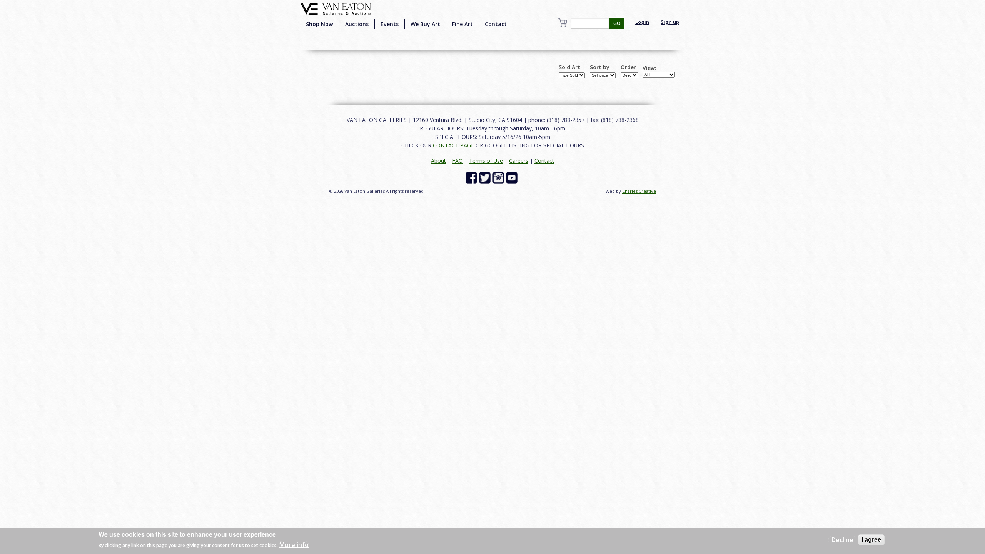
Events (390, 24)
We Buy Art (425, 24)
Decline (842, 540)
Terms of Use (486, 160)
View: (649, 68)
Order (628, 67)
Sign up (670, 21)
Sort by (599, 67)
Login (642, 21)
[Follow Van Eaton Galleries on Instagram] (499, 176)
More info (294, 545)
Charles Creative (639, 191)
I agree (871, 539)
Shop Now (319, 24)
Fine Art (462, 24)
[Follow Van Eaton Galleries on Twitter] (485, 176)
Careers (518, 160)
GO (617, 23)
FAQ (457, 160)
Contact (496, 24)
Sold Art (569, 67)
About (438, 160)
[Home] (335, 8)
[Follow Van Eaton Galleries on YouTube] (512, 176)
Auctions (357, 24)
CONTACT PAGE (453, 145)
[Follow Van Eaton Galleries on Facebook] (472, 176)
